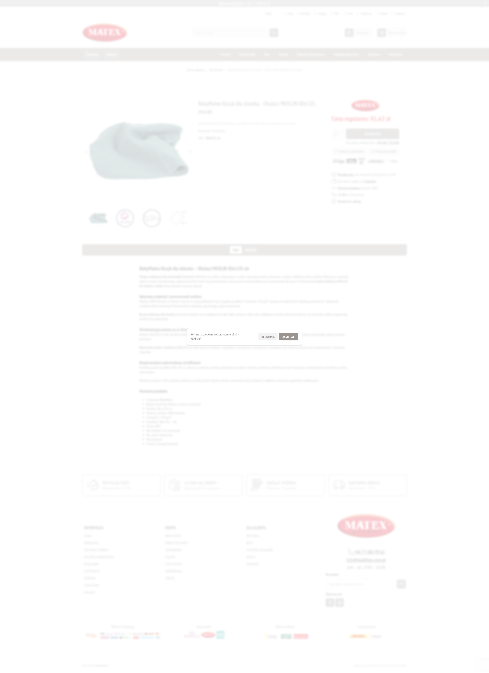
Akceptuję (288, 336)
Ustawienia (268, 336)
